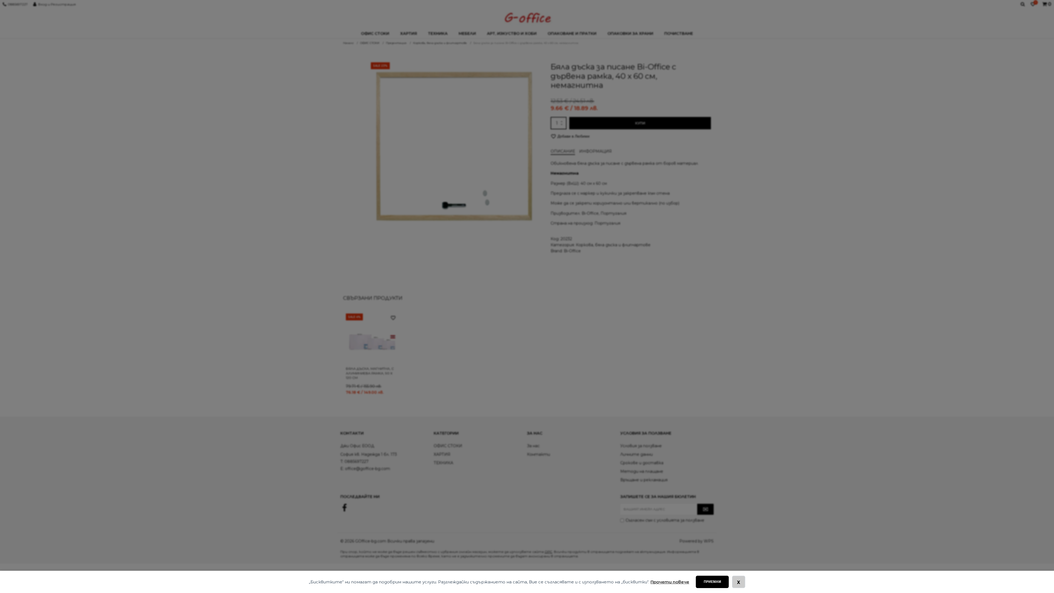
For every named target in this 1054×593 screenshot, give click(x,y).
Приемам (712, 582)
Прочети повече (670, 581)
